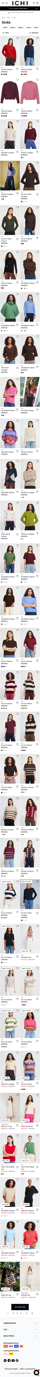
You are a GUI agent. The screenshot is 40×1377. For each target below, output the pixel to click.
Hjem (3, 17)
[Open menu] (2, 3)
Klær (8, 17)
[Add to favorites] (17, 38)
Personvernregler (11, 1369)
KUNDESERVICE (10, 1323)
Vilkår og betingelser (27, 1369)
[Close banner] (36, 8)
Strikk (14, 17)
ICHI (5, 1330)
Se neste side (20, 1307)
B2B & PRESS (9, 1336)
